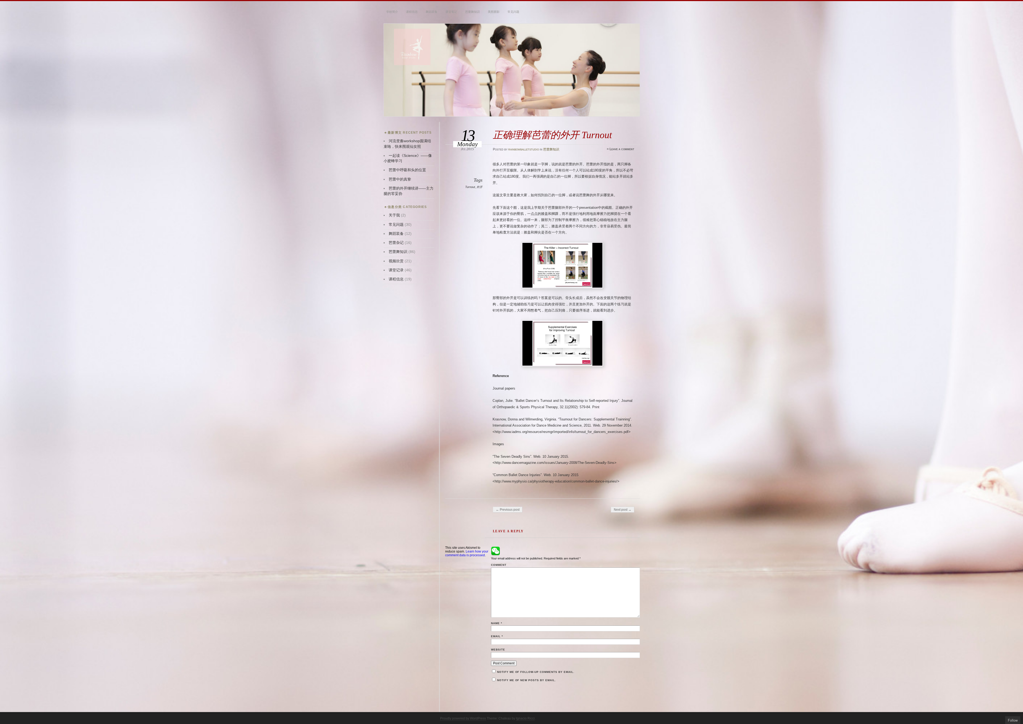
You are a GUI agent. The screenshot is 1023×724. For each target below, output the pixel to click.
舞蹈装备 (431, 11)
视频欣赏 (396, 261)
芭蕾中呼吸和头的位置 (407, 170)
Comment (498, 564)
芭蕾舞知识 (472, 11)
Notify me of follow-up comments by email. (535, 671)
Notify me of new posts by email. (526, 680)
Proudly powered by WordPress (463, 718)
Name (496, 623)
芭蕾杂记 (396, 243)
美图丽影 (494, 11)
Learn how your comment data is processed (466, 553)
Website (498, 649)
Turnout (470, 187)
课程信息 (412, 11)
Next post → (622, 510)
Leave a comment (622, 149)
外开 (479, 187)
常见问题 (513, 11)
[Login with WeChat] (495, 551)
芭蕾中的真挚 (400, 179)
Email (497, 636)
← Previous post (507, 510)
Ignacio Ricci (525, 718)
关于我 (394, 215)
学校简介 (392, 11)
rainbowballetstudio (523, 149)
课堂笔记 (451, 11)
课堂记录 (396, 270)
